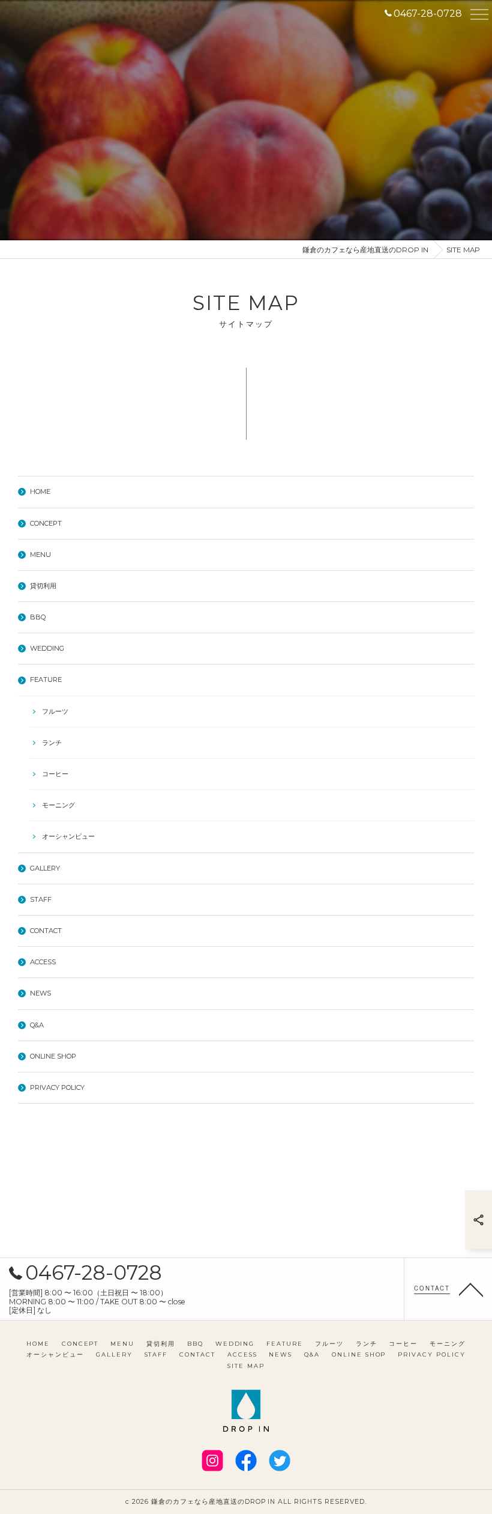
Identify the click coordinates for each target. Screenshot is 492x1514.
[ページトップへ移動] (471, 1289)
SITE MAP (246, 1366)
